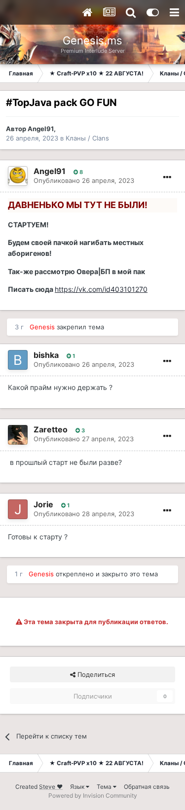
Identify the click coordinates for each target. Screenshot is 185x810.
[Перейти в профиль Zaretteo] (18, 435)
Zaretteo (51, 429)
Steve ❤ (51, 786)
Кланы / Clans (87, 138)
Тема (105, 786)
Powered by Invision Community (92, 795)
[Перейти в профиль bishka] (18, 360)
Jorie (43, 504)
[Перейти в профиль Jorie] (18, 509)
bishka (46, 355)
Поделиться (95, 674)
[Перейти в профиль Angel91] (18, 176)
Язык (78, 786)
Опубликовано (84, 180)
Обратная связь (147, 786)
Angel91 (41, 129)
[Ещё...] (167, 177)
